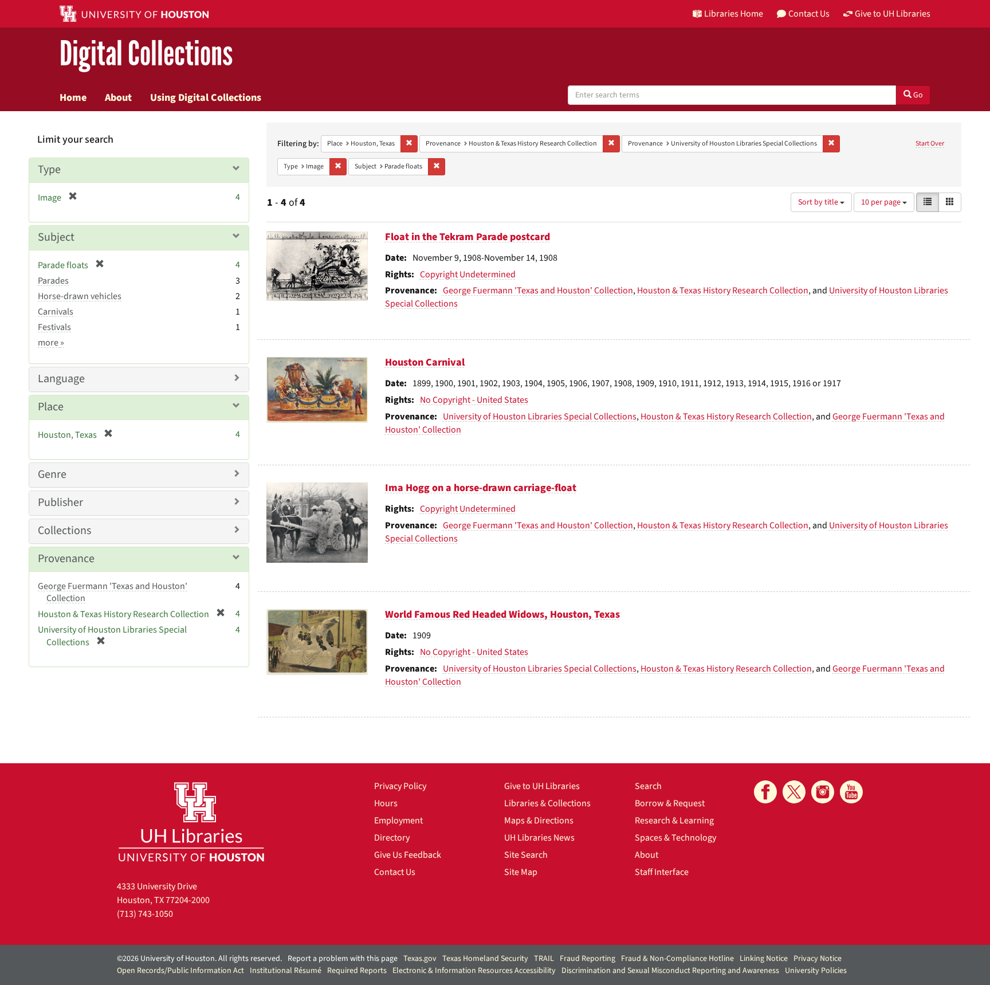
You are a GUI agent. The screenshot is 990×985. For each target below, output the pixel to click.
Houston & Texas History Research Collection (722, 290)
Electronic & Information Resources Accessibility (474, 970)
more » (51, 342)
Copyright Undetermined (468, 274)
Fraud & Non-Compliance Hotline (677, 958)
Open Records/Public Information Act (180, 970)
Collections (64, 531)
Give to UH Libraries (542, 786)
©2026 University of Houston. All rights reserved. (199, 958)
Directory (392, 837)
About (118, 97)
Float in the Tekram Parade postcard (467, 237)
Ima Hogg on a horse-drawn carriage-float (480, 488)
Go (917, 95)
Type (49, 170)
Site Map (520, 872)
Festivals (54, 327)
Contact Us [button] (809, 13)
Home (73, 97)
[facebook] (765, 791)
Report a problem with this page (343, 958)
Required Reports (357, 970)
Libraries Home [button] (733, 13)
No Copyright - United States (474, 400)
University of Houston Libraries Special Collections (540, 416)
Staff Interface (662, 872)
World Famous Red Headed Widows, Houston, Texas (502, 614)
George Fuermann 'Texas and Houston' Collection (538, 290)
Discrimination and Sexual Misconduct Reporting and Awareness (670, 970)
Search (648, 786)
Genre (52, 474)
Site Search (526, 855)
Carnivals (55, 311)
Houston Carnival (425, 362)
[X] (794, 791)
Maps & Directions (538, 820)
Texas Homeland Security (485, 958)
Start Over (930, 143)
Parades (53, 280)
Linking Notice (764, 958)
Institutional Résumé (285, 970)
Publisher (60, 503)
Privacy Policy (400, 786)
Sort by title (819, 202)
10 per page (881, 202)
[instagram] (822, 791)
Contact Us (394, 872)
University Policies (816, 970)
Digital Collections (146, 54)
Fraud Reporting (587, 958)
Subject (56, 237)
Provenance (66, 559)
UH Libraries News (539, 837)
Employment (398, 820)
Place (51, 407)
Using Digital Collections (205, 97)
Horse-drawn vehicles (79, 296)
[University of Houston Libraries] (191, 821)
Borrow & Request (670, 803)
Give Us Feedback (407, 855)
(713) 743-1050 (145, 914)
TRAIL (544, 958)
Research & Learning (674, 820)
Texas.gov (420, 958)
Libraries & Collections (547, 803)
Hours (386, 803)
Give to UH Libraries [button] (892, 13)
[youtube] (851, 791)
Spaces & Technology (675, 837)
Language (61, 379)
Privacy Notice (817, 958)
